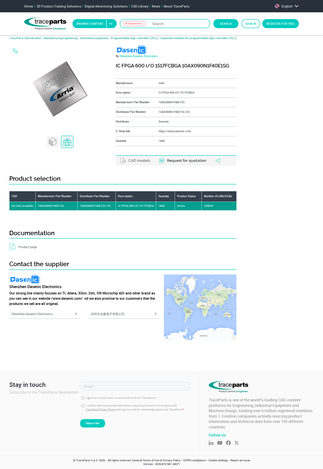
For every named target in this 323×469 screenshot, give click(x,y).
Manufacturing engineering (60, 38)
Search (226, 24)
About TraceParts (176, 6)
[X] (238, 443)
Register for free (280, 24)
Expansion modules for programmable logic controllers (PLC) (198, 38)
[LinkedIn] (213, 443)
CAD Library (140, 6)
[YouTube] (221, 443)
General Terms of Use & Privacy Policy (156, 460)
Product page (27, 247)
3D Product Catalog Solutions (58, 6)
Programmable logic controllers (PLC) (134, 38)
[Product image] (67, 142)
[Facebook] (230, 443)
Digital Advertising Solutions (106, 6)
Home (28, 6)
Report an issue (240, 460)
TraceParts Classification (25, 38)
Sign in (250, 24)
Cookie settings (218, 460)
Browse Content (89, 24)
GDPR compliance (194, 460)
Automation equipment (94, 38)
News (156, 6)
